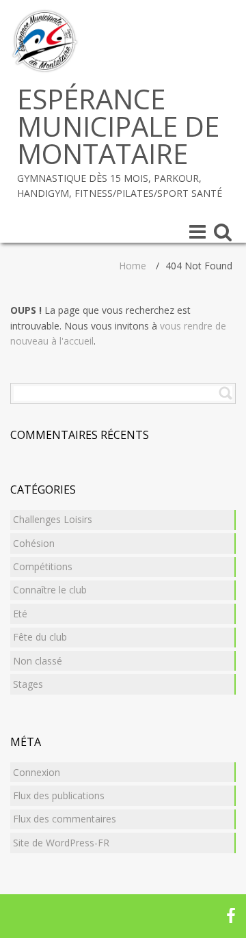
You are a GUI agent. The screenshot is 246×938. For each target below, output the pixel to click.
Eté (20, 613)
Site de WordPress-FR (61, 842)
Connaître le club (50, 589)
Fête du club (40, 636)
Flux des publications (59, 795)
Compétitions (42, 566)
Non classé (37, 660)
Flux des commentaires (64, 818)
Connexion (36, 772)
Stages (28, 684)
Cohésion (34, 543)
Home (132, 265)
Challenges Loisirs (52, 519)
